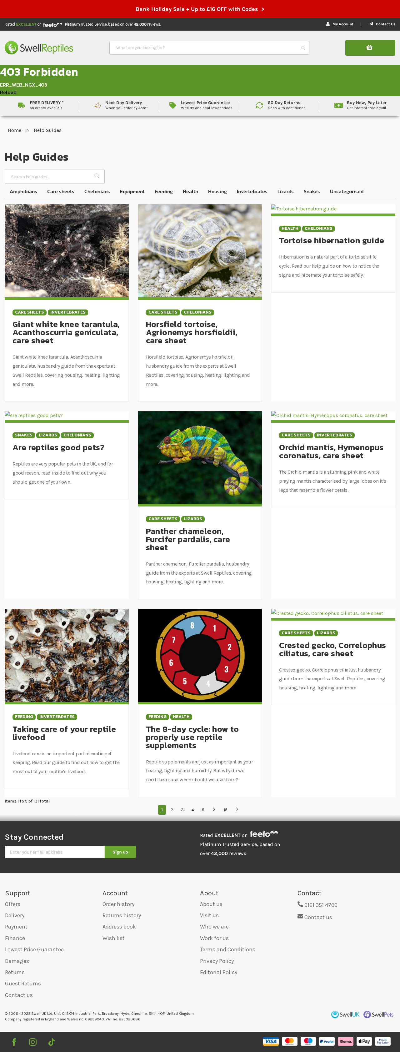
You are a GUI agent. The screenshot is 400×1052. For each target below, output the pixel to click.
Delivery (14, 915)
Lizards (286, 191)
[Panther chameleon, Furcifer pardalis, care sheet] (200, 457)
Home (15, 130)
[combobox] (204, 48)
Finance (15, 938)
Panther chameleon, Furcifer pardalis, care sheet (188, 539)
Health (190, 191)
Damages (17, 961)
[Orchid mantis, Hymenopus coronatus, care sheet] (329, 415)
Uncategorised (346, 191)
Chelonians (97, 191)
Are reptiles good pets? (58, 447)
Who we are (214, 926)
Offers (12, 904)
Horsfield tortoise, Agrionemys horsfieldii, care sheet (192, 332)
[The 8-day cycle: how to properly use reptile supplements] (200, 655)
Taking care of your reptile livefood (64, 733)
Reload (8, 92)
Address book (119, 926)
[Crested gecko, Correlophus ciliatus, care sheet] (327, 613)
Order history (118, 904)
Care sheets (60, 191)
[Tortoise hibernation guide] (304, 208)
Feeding (164, 191)
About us (211, 904)
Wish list (113, 938)
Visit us (209, 915)
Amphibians (23, 191)
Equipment (132, 191)
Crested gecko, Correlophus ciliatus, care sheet (332, 649)
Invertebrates (252, 191)
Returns (15, 972)
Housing (217, 191)
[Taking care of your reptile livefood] (67, 655)
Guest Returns (23, 983)
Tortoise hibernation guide (331, 240)
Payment (16, 926)
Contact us (19, 995)
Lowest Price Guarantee (34, 949)
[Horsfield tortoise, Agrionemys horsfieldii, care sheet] (200, 250)
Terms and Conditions (227, 949)
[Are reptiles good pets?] (34, 415)
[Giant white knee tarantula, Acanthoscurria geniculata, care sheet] (67, 250)
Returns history (121, 915)
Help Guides (48, 130)
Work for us (214, 938)
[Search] (303, 48)
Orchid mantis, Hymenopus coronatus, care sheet (331, 451)
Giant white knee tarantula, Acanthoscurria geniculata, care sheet (66, 332)
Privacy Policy (217, 961)
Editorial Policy (218, 972)
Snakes (312, 191)
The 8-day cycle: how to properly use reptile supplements (192, 737)
